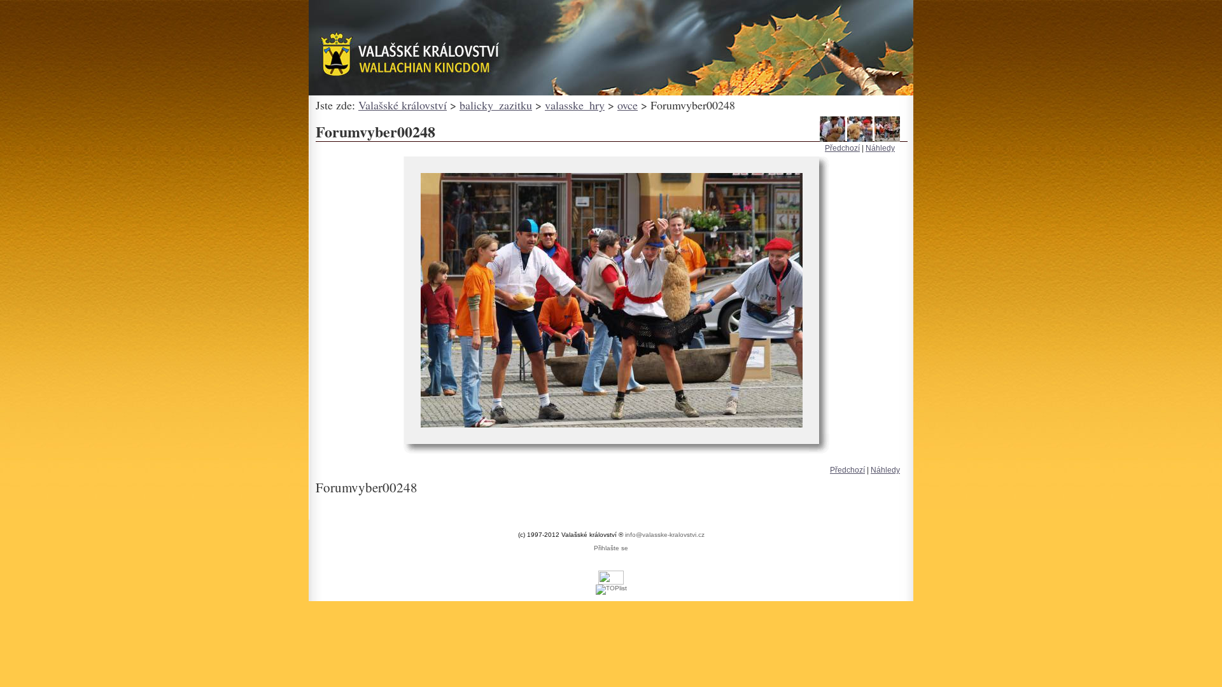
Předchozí (842, 148)
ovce (627, 105)
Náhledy (880, 148)
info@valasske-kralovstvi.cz (665, 534)
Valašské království (402, 105)
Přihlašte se (611, 548)
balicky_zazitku (496, 105)
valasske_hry (575, 105)
